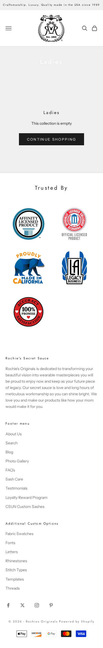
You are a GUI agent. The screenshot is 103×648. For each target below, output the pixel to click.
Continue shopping (51, 139)
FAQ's (10, 470)
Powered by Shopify (76, 621)
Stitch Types (16, 569)
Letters (11, 551)
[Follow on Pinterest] (51, 605)
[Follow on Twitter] (22, 605)
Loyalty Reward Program (26, 497)
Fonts (10, 542)
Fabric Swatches (19, 533)
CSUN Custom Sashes (24, 506)
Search (11, 442)
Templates (14, 579)
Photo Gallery (17, 461)
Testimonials (16, 488)
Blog (9, 452)
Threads (12, 588)
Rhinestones (16, 560)
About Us (13, 433)
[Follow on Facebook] (8, 605)
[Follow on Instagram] (37, 605)
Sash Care (14, 479)
